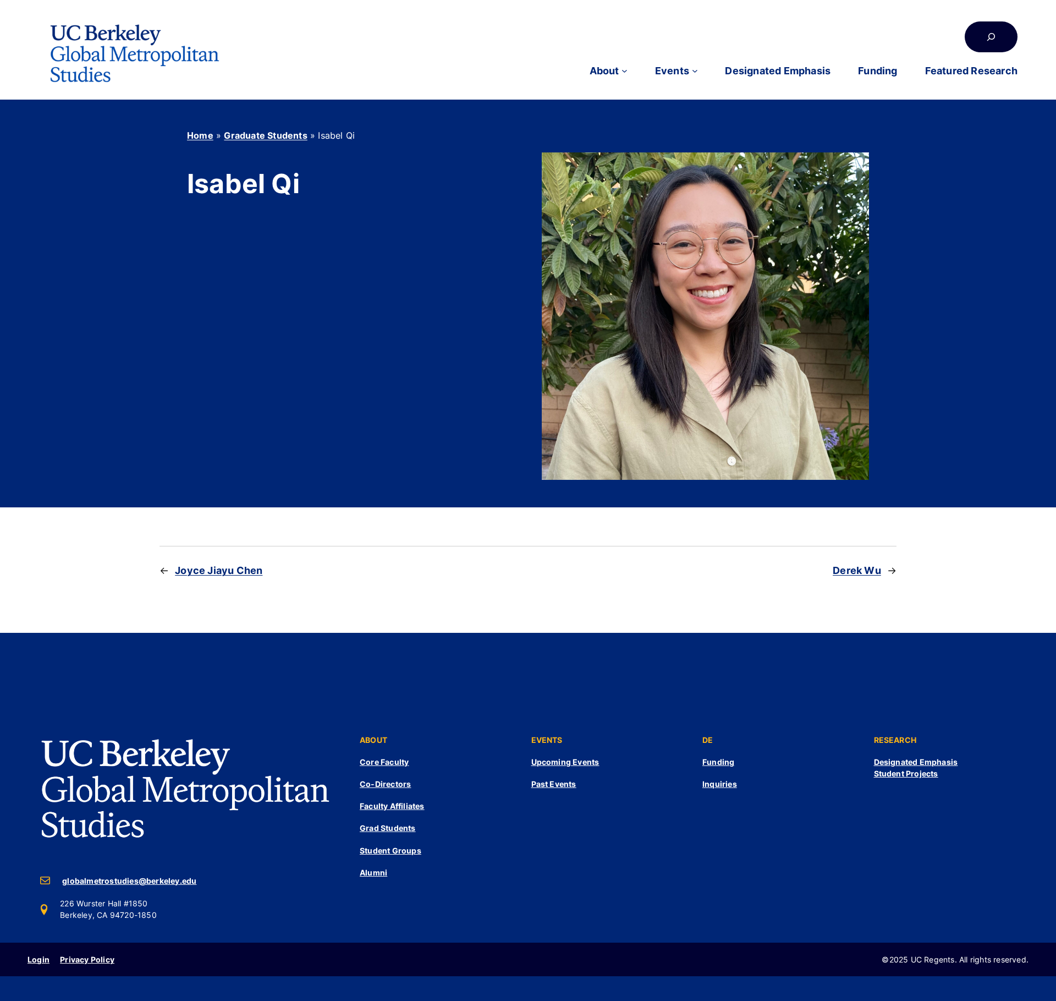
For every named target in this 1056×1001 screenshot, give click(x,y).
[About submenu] (625, 71)
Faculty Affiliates (392, 806)
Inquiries (719, 784)
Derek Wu (857, 570)
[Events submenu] (695, 71)
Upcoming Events (565, 762)
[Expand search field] (991, 36)
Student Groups (390, 850)
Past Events (553, 784)
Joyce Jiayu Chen (218, 570)
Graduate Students (265, 135)
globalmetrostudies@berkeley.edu (129, 880)
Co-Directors (385, 784)
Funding (718, 762)
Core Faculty (384, 762)
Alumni (373, 872)
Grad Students (388, 828)
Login (39, 959)
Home (200, 135)
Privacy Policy (87, 959)
